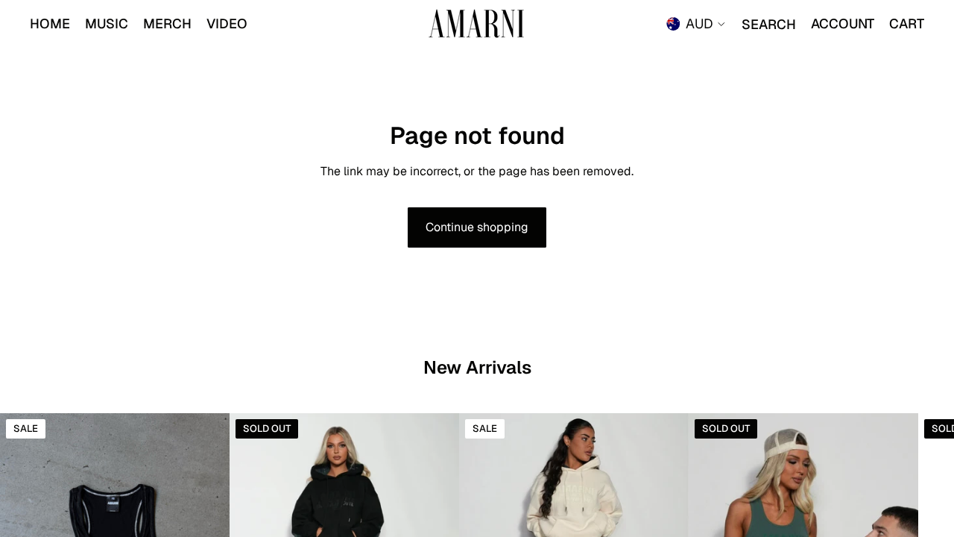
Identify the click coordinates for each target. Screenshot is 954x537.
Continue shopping (477, 227)
